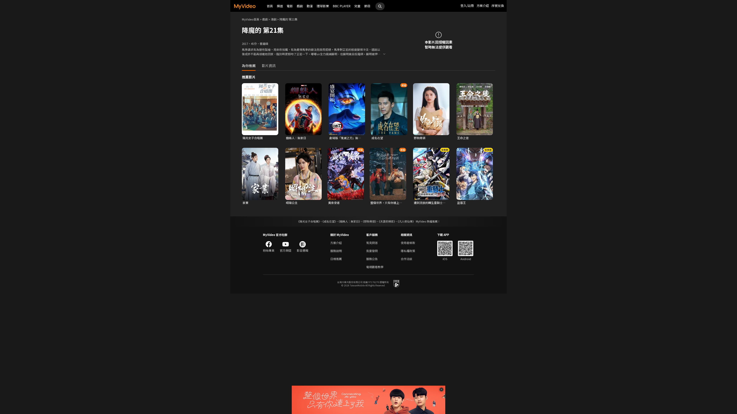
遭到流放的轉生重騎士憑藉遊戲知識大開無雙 (429, 203)
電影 (290, 6)
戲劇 (300, 6)
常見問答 (372, 243)
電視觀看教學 (374, 267)
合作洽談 (406, 259)
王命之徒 (463, 138)
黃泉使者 (334, 203)
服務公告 (372, 259)
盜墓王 (461, 203)
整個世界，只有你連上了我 (386, 203)
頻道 (280, 6)
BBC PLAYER (341, 6)
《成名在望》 (329, 221)
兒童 (357, 6)
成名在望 (377, 138)
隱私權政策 (408, 251)
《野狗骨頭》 (369, 221)
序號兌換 (498, 5)
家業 (245, 203)
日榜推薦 (336, 259)
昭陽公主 (291, 203)
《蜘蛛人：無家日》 (349, 221)
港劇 (274, 19)
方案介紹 (483, 5)
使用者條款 (408, 243)
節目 (367, 6)
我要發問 (372, 251)
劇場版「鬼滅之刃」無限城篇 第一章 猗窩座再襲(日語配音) (345, 138)
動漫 (310, 6)
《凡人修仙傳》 (406, 221)
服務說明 (336, 251)
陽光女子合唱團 (253, 138)
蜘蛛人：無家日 (296, 138)
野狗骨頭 (419, 138)
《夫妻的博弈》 (387, 221)
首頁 (270, 6)
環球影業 (323, 6)
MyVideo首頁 (250, 19)
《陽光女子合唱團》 (308, 221)
